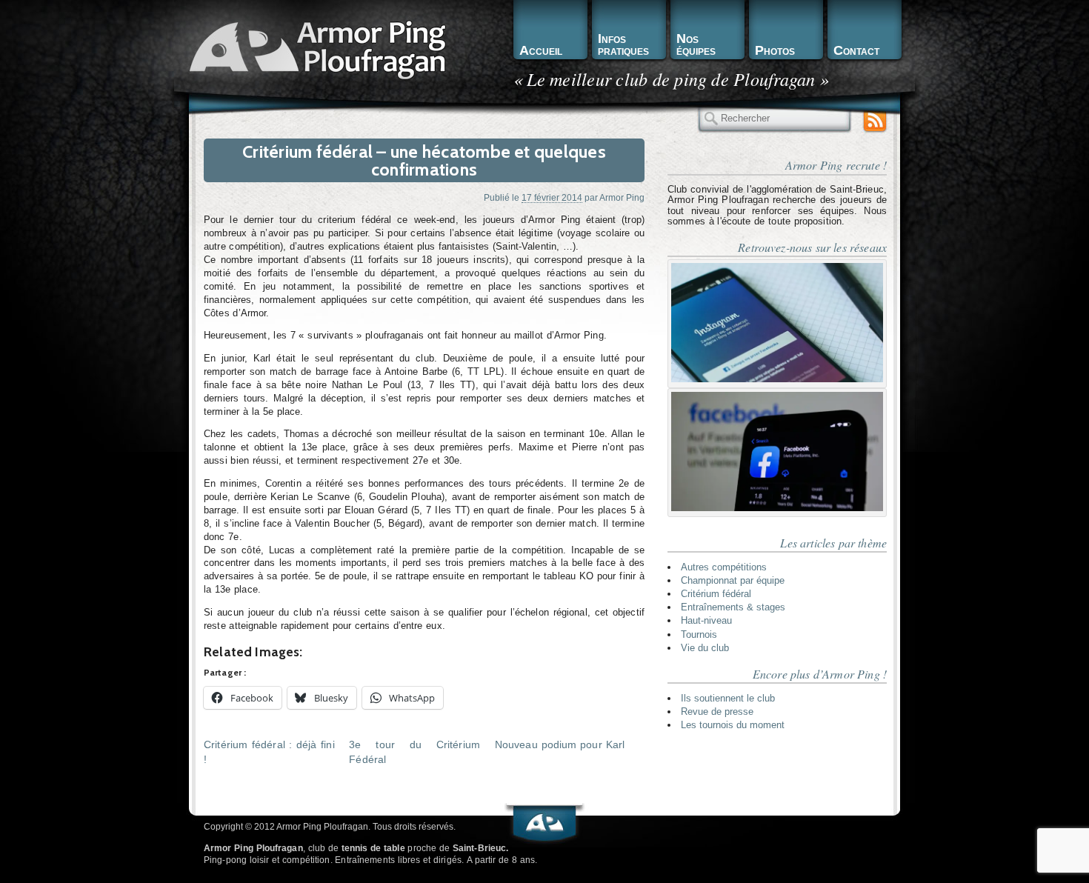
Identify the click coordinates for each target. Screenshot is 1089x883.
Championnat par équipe (733, 580)
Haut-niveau (706, 620)
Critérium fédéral (716, 593)
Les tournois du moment (733, 724)
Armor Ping (622, 197)
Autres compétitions (724, 567)
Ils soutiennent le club (728, 698)
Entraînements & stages (733, 607)
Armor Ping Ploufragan (315, 48)
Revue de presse (717, 711)
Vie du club (705, 647)
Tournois (699, 634)
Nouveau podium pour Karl (560, 744)
